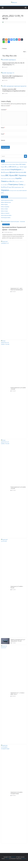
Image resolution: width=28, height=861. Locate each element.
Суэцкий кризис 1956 (19, 187)
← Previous (4, 48)
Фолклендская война (12, 190)
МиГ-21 (18, 181)
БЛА (19, 172)
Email (3, 134)
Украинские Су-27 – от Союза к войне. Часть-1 (17, 693)
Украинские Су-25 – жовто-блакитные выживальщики (17, 289)
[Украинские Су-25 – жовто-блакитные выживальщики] (5, 290)
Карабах (18, 178)
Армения (7, 172)
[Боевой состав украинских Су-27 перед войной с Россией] (5, 641)
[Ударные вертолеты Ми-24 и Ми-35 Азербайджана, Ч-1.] (8, 59)
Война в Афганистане (6, 202)
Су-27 (6, 187)
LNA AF (14, 167)
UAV (6, 169)
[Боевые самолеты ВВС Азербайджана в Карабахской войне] (13, 86)
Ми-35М (15, 181)
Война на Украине (5, 213)
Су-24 (24, 184)
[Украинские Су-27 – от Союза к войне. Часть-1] (5, 694)
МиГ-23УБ (2, 184)
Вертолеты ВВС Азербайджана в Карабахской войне (12, 77)
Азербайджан (16, 169)
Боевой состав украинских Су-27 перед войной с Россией (18, 640)
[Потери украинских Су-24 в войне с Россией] (5, 488)
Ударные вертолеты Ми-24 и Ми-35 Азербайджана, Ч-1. (13, 63)
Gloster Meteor (15, 164)
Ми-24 (12, 181)
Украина (5, 190)
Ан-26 (22, 169)
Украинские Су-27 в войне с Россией (17, 587)
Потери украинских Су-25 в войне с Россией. (18, 388)
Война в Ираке (4, 204)
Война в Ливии (4, 208)
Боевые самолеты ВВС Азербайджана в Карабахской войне (13, 90)
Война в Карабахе (5, 206)
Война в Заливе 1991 (4, 178)
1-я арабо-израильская (5, 164)
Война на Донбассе (11, 178)
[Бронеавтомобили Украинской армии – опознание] (14, 221)
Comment (4, 109)
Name (3, 127)
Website (3, 140)
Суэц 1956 (11, 187)
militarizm (11, 232)
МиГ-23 (21, 181)
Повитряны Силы (15, 184)
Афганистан (13, 172)
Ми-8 (8, 181)
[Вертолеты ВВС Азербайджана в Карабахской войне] (7, 73)
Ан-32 (3, 172)
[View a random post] (25, 7)
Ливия (4, 181)
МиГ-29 (6, 184)
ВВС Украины (20, 175)
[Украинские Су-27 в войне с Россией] (5, 588)
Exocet (10, 164)
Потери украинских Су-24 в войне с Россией (18, 487)
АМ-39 (8, 169)
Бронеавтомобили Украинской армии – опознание (14, 228)
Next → (25, 51)
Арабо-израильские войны (7, 200)
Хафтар (18, 190)
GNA (20, 164)
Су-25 (3, 187)
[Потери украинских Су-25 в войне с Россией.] (5, 389)
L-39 (5, 167)
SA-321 (22, 167)
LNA (10, 167)
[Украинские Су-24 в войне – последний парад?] (5, 794)
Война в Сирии (4, 211)
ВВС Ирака (10, 175)
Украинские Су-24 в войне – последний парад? (17, 793)
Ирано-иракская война (6, 215)
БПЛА (22, 172)
